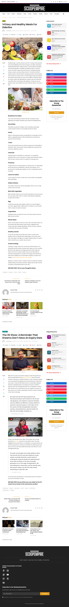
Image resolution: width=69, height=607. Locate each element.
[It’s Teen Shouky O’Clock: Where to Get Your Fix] (36, 305)
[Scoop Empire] (34, 7)
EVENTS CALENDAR (11, 1)
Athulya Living (26, 111)
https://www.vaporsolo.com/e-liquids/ (22, 257)
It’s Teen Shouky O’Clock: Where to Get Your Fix (36, 312)
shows (26, 488)
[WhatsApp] (3, 80)
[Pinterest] (3, 76)
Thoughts (56, 13)
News (4, 13)
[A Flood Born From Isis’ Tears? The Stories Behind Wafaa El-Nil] (36, 523)
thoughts (12, 490)
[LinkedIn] (3, 73)
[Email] (3, 83)
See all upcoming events (53, 63)
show (22, 488)
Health (40, 13)
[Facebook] (3, 66)
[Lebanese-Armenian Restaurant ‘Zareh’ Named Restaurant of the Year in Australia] (22, 305)
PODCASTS (4, 1)
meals (19, 272)
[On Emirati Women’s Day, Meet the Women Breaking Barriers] (22, 523)
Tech (51, 13)
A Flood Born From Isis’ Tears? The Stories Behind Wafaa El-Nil (36, 531)
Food (25, 13)
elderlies (11, 272)
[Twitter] (3, 70)
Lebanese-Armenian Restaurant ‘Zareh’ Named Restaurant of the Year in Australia (22, 313)
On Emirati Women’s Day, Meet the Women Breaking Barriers (22, 530)
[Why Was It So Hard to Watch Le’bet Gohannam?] (8, 523)
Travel (29, 13)
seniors (24, 272)
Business (19, 13)
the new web (5, 490)
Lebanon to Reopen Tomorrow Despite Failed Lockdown (32, 281)
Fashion (35, 13)
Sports (46, 13)
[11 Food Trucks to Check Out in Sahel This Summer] (8, 305)
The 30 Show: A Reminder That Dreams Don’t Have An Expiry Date (12, 282)
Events (13, 13)
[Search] (63, 13)
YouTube (17, 441)
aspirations (5, 488)
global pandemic (27, 377)
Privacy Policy (59, 117)
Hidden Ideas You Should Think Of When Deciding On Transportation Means (12, 500)
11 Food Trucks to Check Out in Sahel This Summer (7, 312)
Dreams (11, 488)
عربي (17, 1)
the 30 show (32, 488)
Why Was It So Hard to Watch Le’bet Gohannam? (7, 530)
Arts (8, 13)
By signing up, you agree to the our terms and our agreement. (57, 117)
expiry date (17, 488)
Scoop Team (8, 30)
